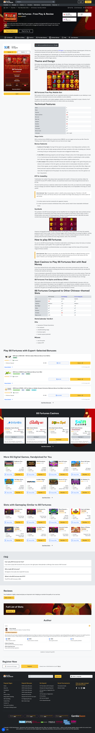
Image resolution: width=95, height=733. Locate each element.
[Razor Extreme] (9, 512)
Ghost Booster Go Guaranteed (63, 509)
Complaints (6, 690)
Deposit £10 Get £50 (26, 694)
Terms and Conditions (9, 705)
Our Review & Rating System (10, 707)
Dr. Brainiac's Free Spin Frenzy (85, 479)
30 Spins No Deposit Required (46, 688)
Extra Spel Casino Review (56, 428)
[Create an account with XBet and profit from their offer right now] (86, 383)
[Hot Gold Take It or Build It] (31, 530)
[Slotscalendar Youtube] (84, 688)
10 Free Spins (43, 696)
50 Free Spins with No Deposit (47, 685)
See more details (16, 89)
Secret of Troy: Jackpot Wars (63, 479)
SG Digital (17, 76)
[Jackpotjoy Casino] (14, 422)
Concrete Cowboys (63, 527)
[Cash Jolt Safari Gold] (75, 511)
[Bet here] (9, 439)
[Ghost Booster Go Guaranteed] (53, 511)
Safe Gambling (7, 698)
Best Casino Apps (26, 701)
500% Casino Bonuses (27, 685)
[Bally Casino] (36, 422)
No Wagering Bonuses (27, 698)
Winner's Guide (61, 688)
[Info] (3, 729)
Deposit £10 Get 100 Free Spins (29, 696)
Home (5, 685)
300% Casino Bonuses (27, 690)
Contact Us (6, 703)
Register (29, 666)
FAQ (4, 692)
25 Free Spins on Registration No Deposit (47, 691)
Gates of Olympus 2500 (85, 527)
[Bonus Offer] (9, 474)
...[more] (22, 442)
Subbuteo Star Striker (19, 461)
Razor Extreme (18, 509)
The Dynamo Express (41, 509)
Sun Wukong (64, 296)
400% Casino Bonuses (27, 688)
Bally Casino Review (32, 428)
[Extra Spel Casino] (58, 422)
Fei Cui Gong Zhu (78, 296)
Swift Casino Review (76, 428)
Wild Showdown (40, 461)
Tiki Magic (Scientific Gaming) (19, 479)
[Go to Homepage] (8, 2)
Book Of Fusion (63, 461)
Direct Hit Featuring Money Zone (85, 461)
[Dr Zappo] (9, 529)
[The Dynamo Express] (31, 512)
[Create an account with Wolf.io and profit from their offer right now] (86, 367)
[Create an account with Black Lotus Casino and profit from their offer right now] (86, 399)
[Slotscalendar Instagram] (82, 688)
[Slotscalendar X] (79, 688)
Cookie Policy (7, 701)
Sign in (59, 666)
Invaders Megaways (40, 479)
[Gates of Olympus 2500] (75, 530)
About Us (6, 688)
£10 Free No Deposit (44, 698)
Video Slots (17, 80)
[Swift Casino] (80, 422)
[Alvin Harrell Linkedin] (89, 625)
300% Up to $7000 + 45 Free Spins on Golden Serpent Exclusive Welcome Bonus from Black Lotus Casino (42, 388)
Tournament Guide (62, 685)
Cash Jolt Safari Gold (85, 509)
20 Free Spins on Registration (46, 694)
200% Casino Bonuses (27, 692)
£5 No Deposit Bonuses (45, 700)
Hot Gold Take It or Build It (40, 527)
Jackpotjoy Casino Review (12, 428)
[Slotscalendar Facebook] (77, 688)
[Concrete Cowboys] (53, 530)
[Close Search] (53, 2)
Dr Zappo (16, 527)
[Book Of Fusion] (53, 463)
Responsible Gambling (9, 696)
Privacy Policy (7, 694)
